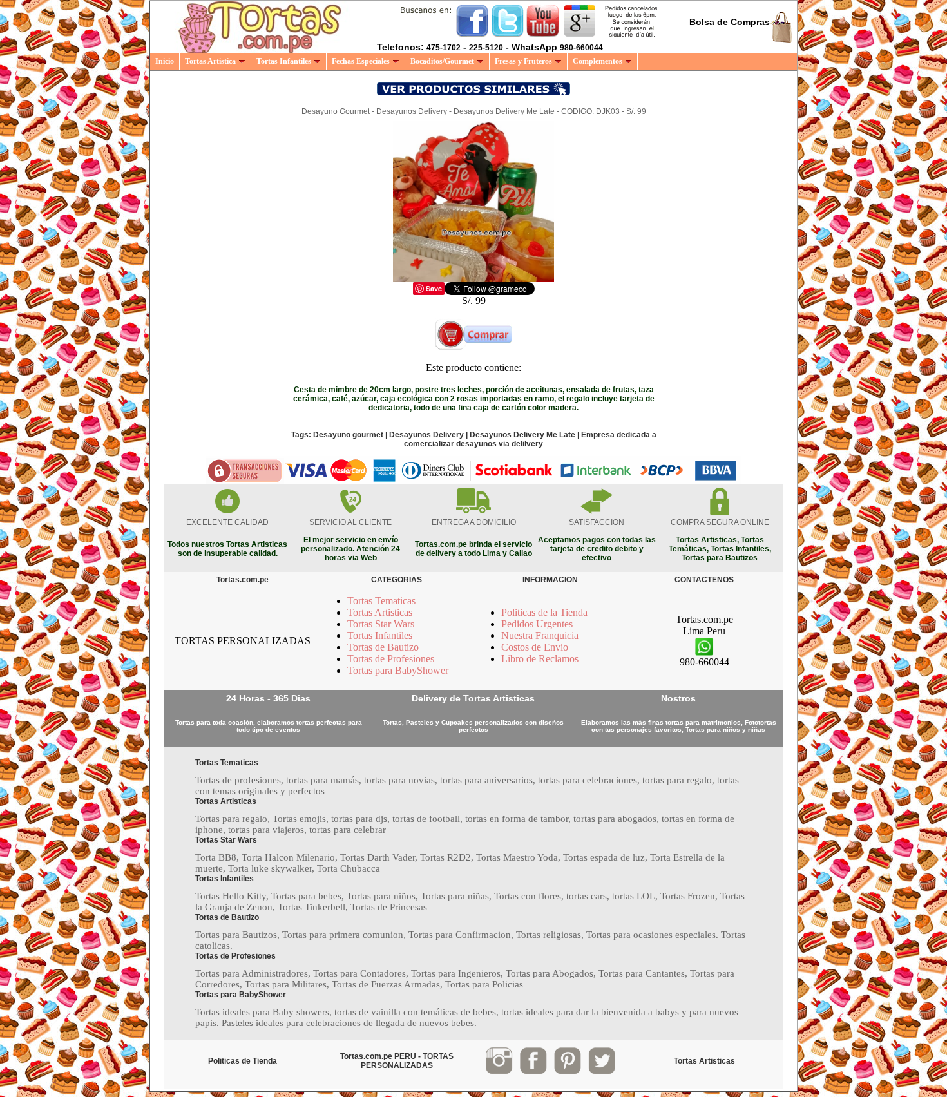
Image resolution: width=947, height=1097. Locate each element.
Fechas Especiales (361, 61)
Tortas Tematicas (381, 600)
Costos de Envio (534, 647)
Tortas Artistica (210, 61)
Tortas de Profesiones (390, 658)
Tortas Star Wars (380, 623)
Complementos (597, 61)
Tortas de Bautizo (383, 647)
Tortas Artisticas (379, 612)
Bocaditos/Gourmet (442, 61)
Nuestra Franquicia (540, 635)
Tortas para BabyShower (397, 670)
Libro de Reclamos (540, 658)
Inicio (164, 61)
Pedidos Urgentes (537, 623)
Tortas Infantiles (283, 61)
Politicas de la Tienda (544, 612)
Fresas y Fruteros (523, 61)
